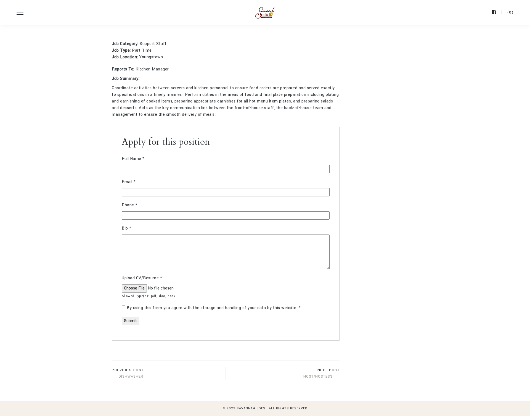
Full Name (133, 159)
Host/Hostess (318, 376)
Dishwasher (131, 376)
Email (129, 182)
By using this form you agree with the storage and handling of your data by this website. (214, 308)
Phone (129, 205)
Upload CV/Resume (142, 278)
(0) (510, 12)
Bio (126, 228)
